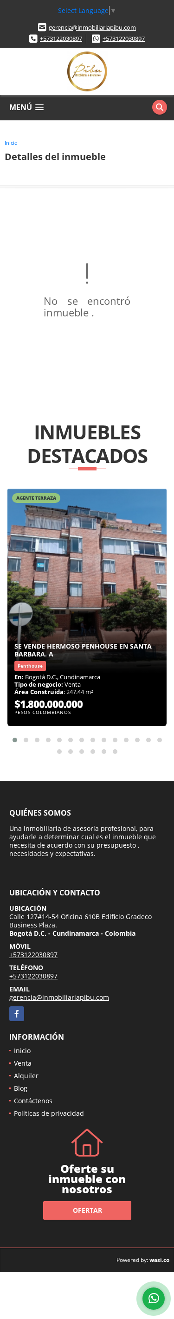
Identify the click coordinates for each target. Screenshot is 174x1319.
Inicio (11, 142)
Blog (20, 1088)
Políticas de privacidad (49, 1113)
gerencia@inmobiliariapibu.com (92, 27)
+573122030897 (61, 38)
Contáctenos (33, 1100)
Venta (23, 1063)
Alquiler (26, 1075)
